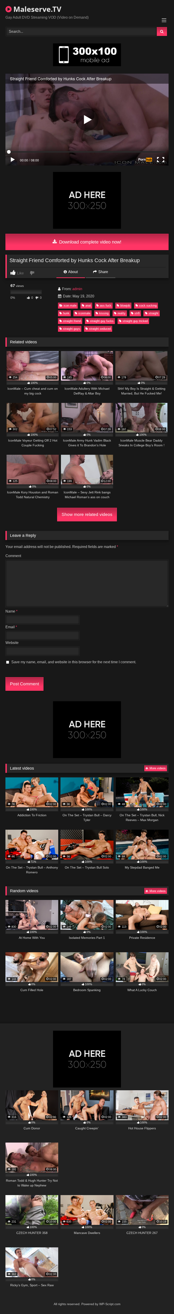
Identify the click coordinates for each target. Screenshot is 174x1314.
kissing (104, 313)
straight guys (71, 328)
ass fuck (105, 305)
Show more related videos (87, 514)
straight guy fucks (102, 321)
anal (88, 305)
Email (11, 627)
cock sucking (148, 305)
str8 (137, 313)
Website (12, 643)
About (73, 272)
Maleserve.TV (36, 9)
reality (122, 313)
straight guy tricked (135, 321)
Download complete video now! (89, 241)
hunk (66, 313)
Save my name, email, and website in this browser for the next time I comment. (73, 662)
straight (153, 313)
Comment (13, 556)
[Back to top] (160, 1300)
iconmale (84, 313)
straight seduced (100, 328)
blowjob (125, 305)
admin (77, 289)
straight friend (72, 321)
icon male (70, 305)
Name (11, 611)
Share (102, 272)
